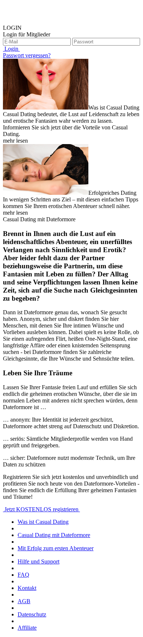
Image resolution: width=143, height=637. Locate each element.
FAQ (23, 575)
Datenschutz (32, 614)
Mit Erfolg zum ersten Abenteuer (56, 548)
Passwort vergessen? (27, 55)
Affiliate (27, 628)
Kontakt (27, 588)
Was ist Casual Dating (43, 522)
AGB (24, 601)
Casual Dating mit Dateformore (54, 535)
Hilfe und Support (38, 561)
